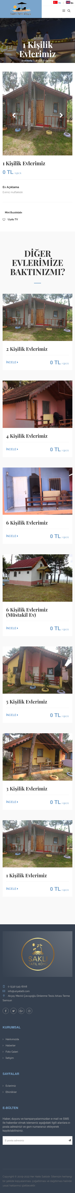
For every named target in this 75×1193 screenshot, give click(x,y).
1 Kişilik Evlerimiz (44, 60)
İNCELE (11, 362)
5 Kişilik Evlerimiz (26, 701)
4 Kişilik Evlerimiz (26, 435)
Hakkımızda (12, 1039)
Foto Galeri (11, 1051)
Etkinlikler (11, 1092)
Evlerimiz (10, 1085)
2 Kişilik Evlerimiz (26, 349)
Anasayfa (26, 60)
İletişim (9, 1058)
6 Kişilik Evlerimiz (27, 522)
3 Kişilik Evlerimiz (26, 788)
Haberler (10, 1045)
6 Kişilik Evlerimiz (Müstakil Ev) (27, 612)
